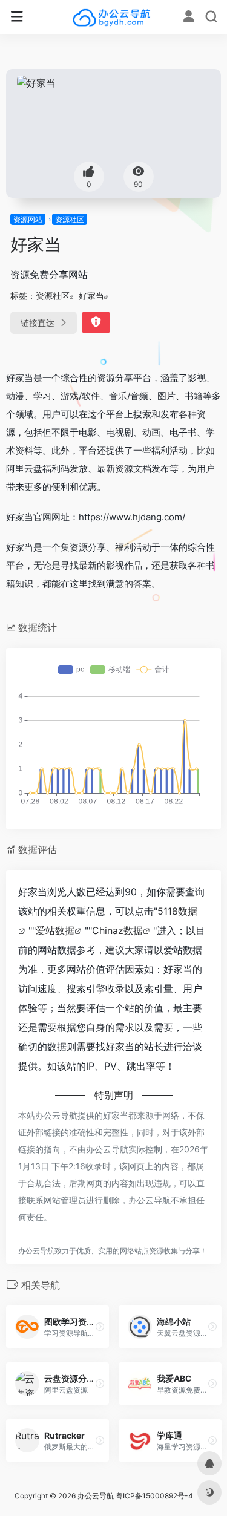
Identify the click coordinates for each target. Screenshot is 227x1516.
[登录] (188, 17)
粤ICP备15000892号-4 (154, 1495)
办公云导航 (95, 1495)
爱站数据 (55, 930)
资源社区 (69, 219)
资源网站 (27, 219)
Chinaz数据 (117, 930)
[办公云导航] (113, 17)
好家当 (91, 295)
